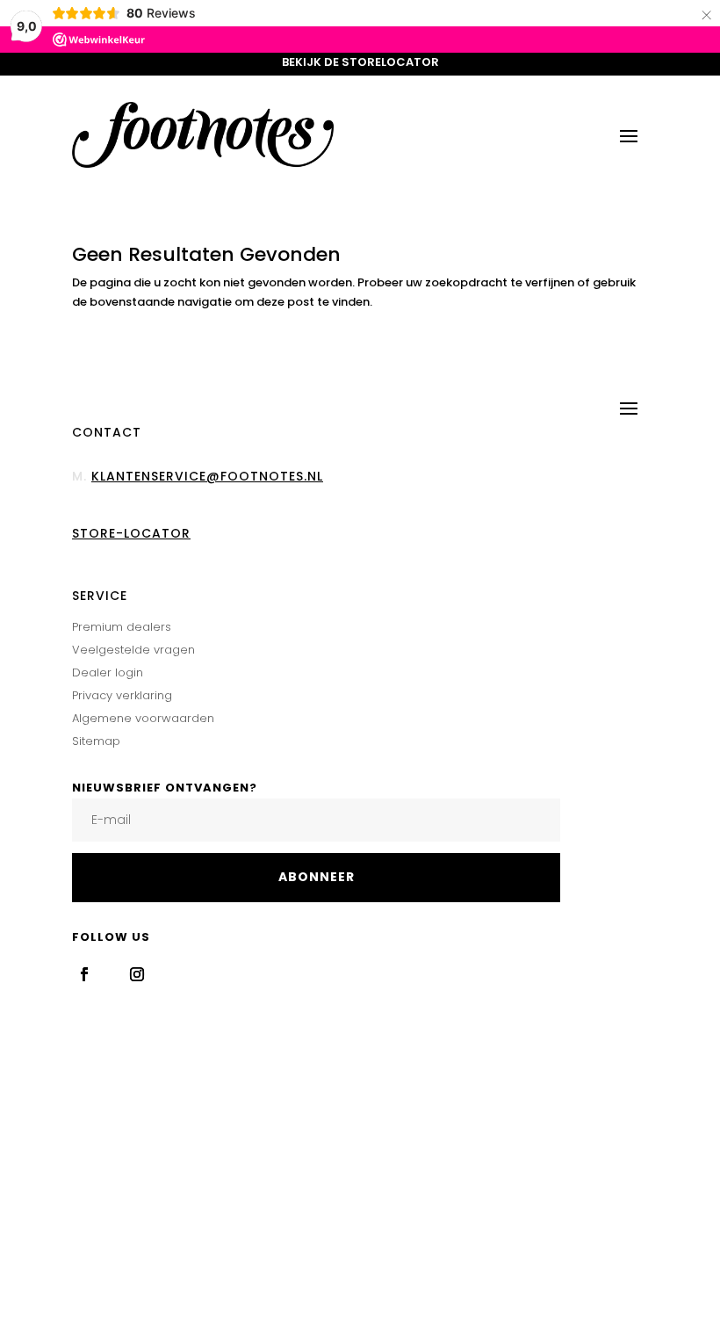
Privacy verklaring (122, 695)
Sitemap (96, 741)
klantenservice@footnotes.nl (207, 476)
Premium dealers (121, 626)
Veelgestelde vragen (133, 649)
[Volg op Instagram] (137, 974)
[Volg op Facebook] (84, 974)
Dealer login (107, 672)
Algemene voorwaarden (143, 718)
